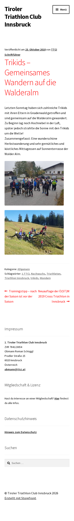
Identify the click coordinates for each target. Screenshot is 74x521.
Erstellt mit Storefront (20, 498)
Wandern (45, 278)
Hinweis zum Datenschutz (21, 432)
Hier (56, 398)
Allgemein (24, 269)
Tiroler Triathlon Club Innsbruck (23, 16)
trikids (34, 278)
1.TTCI (26, 273)
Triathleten (54, 273)
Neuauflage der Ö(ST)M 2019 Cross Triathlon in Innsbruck (53, 296)
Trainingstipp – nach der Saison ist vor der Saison (21, 296)
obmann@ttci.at (15, 369)
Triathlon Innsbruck (17, 278)
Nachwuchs (38, 273)
